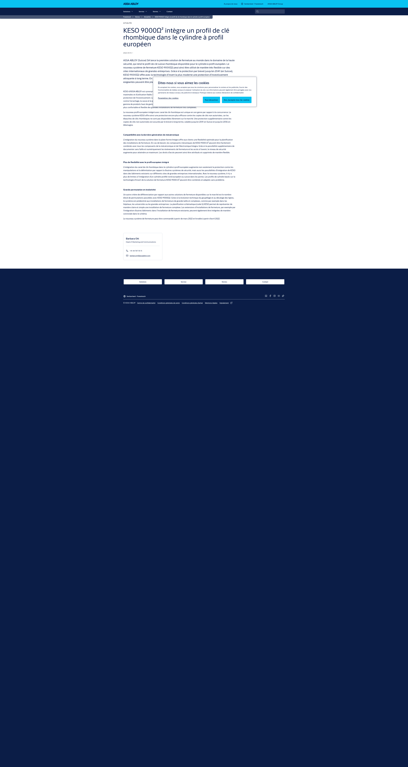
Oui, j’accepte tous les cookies (237, 100)
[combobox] (270, 11)
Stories (155, 11)
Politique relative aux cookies (210, 93)
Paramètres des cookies (168, 98)
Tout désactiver (211, 100)
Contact (169, 11)
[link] (230, 4)
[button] (132, 11)
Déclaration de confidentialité (233, 93)
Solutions (126, 11)
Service (141, 11)
